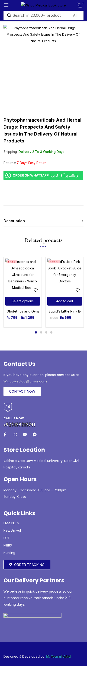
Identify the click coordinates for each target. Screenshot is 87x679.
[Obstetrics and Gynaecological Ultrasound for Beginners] (22, 276)
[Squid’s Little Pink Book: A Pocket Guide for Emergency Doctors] (64, 276)
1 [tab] (36, 332)
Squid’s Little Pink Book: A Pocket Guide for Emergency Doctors (64, 311)
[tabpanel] (23, 292)
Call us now (13, 418)
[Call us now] (7, 407)
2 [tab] (41, 332)
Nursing (9, 552)
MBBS (7, 545)
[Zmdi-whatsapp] (15, 434)
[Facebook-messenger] (35, 434)
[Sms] (25, 434)
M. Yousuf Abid (58, 656)
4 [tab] (51, 332)
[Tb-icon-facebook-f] (5, 434)
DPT (6, 538)
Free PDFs (11, 523)
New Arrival (12, 530)
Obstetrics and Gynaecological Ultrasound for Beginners (22, 311)
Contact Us (19, 364)
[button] (64, 301)
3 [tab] (46, 332)
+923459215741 (19, 424)
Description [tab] (14, 220)
